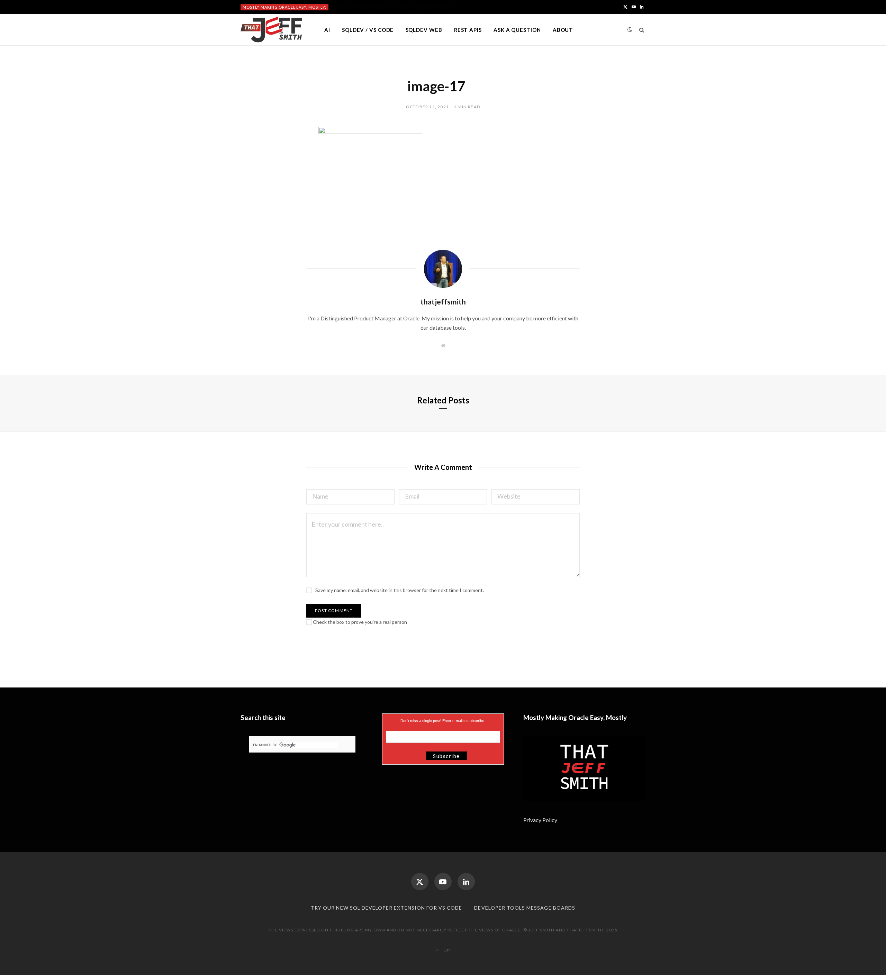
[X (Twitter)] (419, 881)
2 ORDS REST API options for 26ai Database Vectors (389, 7)
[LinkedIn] (466, 881)
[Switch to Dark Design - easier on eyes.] (630, 29)
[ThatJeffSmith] (271, 29)
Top (445, 950)
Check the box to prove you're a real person (359, 622)
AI (327, 30)
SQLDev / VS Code (368, 30)
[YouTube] (443, 881)
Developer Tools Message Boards (524, 908)
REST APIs (468, 30)
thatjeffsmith (443, 301)
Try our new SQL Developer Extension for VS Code (386, 908)
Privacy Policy (540, 820)
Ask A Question (517, 30)
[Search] (642, 29)
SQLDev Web (424, 30)
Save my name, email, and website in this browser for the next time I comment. (399, 590)
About (563, 30)
